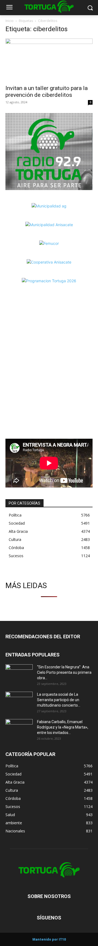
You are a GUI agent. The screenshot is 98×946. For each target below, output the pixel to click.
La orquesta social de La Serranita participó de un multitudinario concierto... (58, 699)
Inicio (9, 20)
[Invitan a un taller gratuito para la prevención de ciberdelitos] (49, 60)
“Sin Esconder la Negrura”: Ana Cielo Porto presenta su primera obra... (64, 672)
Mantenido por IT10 (49, 939)
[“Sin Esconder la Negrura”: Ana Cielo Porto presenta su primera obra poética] (19, 673)
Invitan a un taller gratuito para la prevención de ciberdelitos (46, 91)
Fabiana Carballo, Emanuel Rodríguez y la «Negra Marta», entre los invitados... (62, 727)
